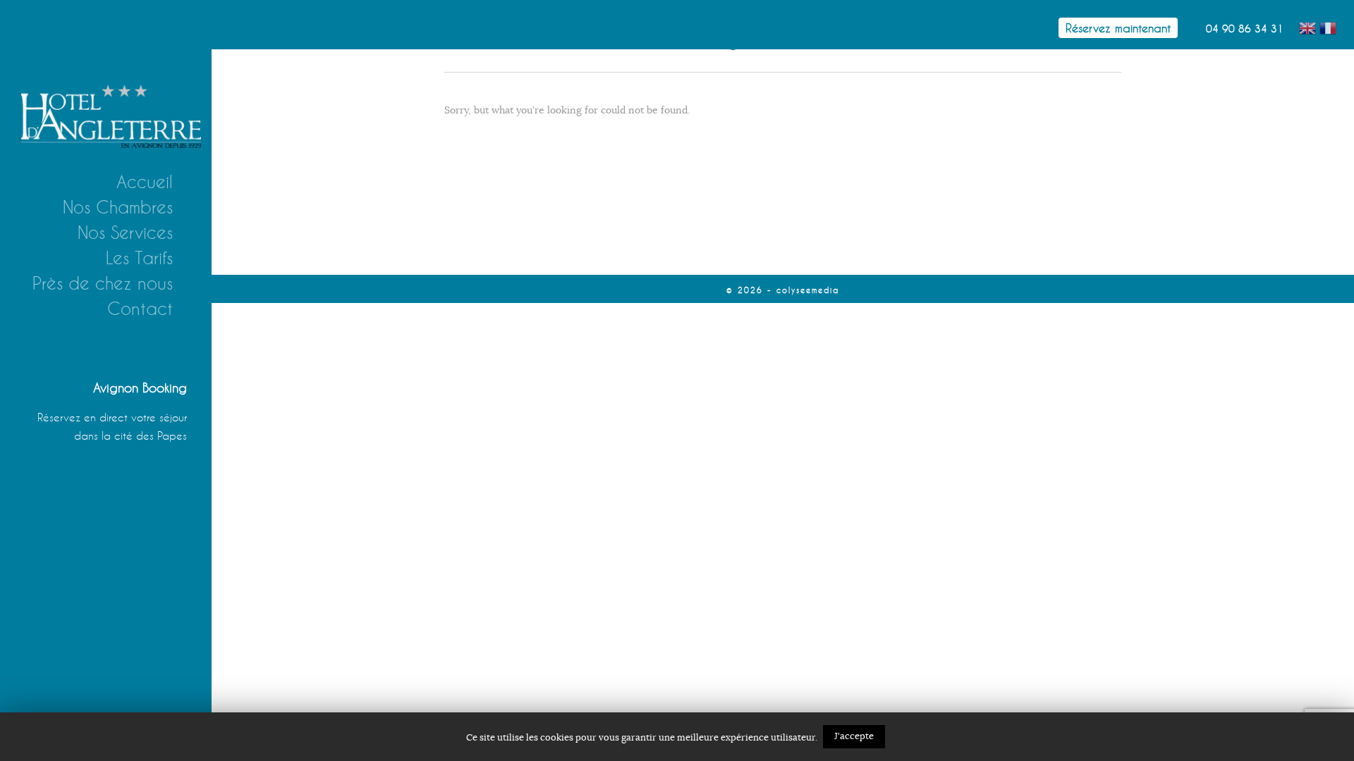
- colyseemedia (803, 290)
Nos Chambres (118, 207)
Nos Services (125, 232)
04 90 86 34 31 (1244, 29)
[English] (1309, 26)
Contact (140, 308)
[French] (1329, 26)
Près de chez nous (102, 283)
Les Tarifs (139, 258)
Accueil (144, 182)
